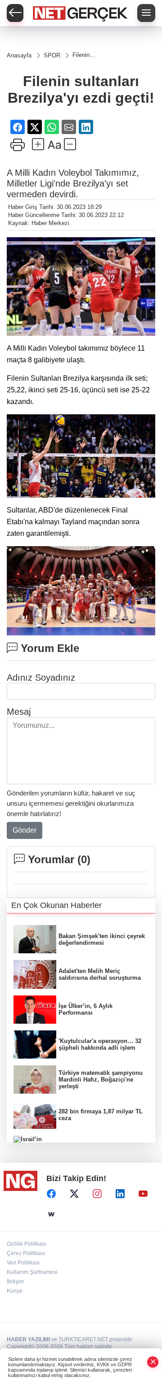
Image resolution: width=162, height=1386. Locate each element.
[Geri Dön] (15, 13)
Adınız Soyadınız (41, 677)
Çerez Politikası (26, 1253)
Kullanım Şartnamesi (32, 1272)
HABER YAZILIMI (28, 1339)
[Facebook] (51, 1194)
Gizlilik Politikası (26, 1244)
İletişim (15, 1281)
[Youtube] (143, 1194)
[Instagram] (97, 1194)
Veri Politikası (23, 1263)
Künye (14, 1291)
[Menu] (146, 13)
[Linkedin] (120, 1194)
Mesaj (19, 712)
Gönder (24, 830)
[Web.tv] (51, 1214)
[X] (74, 1194)
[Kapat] (153, 1362)
